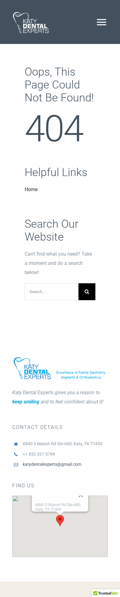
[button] (60, 521)
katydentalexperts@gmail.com (52, 464)
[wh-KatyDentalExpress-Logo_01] (30, 8)
